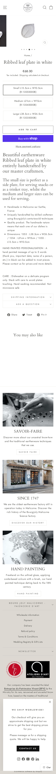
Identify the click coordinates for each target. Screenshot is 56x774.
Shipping (23, 75)
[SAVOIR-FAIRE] (28, 410)
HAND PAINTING (28, 593)
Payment (28, 620)
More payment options (28, 146)
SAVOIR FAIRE (28, 452)
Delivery (28, 625)
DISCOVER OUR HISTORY (28, 522)
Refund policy (28, 631)
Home (27, 55)
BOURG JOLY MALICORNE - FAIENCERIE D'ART (27, 605)
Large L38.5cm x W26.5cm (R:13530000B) (28, 116)
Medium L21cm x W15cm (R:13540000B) (28, 103)
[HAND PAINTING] (28, 547)
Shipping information (28, 297)
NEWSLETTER (27, 651)
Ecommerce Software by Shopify (28, 771)
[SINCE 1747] (28, 476)
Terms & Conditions (28, 636)
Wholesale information (28, 615)
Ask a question (28, 304)
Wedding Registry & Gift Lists (28, 641)
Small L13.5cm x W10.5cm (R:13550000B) (28, 90)
